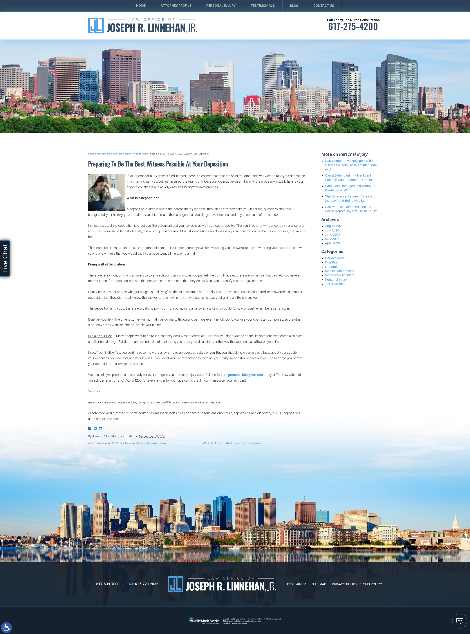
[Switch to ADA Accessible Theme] (6, 627)
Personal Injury (221, 6)
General (331, 267)
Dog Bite (331, 262)
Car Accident (334, 258)
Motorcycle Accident (339, 275)
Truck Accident (335, 284)
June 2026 (332, 234)
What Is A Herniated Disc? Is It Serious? (231, 443)
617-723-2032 (146, 584)
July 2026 (332, 230)
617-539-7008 (107, 584)
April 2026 (332, 243)
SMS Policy (372, 584)
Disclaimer (296, 584)
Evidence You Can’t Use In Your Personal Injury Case (128, 443)
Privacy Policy (344, 584)
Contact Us (323, 6)
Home (141, 6)
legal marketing (251, 621)
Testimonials (263, 6)
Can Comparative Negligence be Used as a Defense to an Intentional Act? (351, 165)
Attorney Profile (176, 6)
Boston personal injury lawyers (240, 375)
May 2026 (332, 239)
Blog (294, 6)
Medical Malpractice (339, 271)
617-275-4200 (353, 26)
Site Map (319, 584)
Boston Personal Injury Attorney (105, 153)
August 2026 (334, 226)
